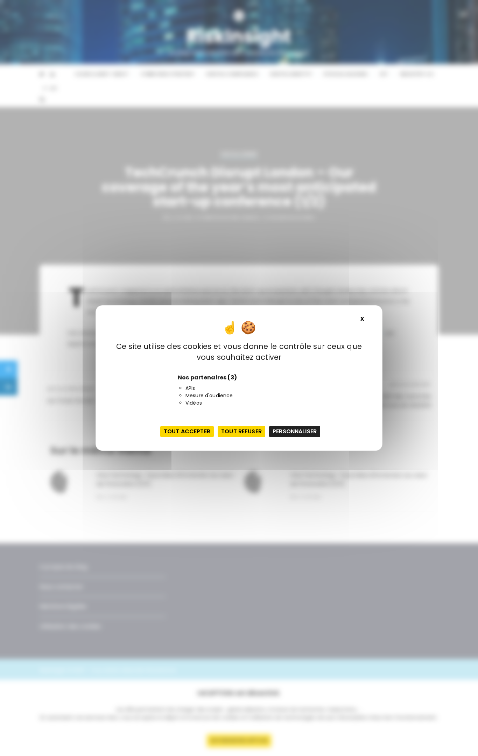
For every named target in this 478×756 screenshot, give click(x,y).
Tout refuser (241, 431)
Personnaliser (295, 431)
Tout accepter (187, 431)
